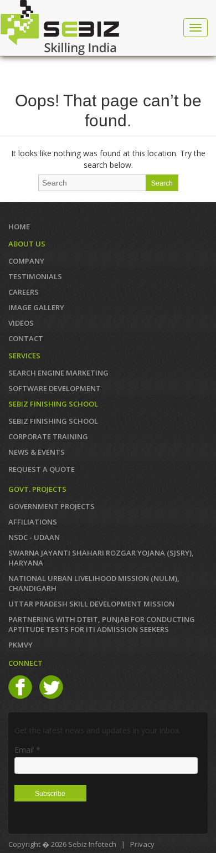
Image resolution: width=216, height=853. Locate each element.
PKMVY (20, 645)
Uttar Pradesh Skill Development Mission (91, 604)
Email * (27, 749)
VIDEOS (21, 323)
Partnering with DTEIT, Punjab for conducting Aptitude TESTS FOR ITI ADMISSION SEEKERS (101, 624)
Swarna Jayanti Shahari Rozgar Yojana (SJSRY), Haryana (101, 558)
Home (19, 227)
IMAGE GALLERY (36, 307)
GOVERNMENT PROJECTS (51, 506)
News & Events (36, 452)
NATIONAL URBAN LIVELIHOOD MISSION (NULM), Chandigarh (93, 583)
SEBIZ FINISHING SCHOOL (53, 421)
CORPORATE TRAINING (48, 436)
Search (162, 183)
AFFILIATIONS (32, 522)
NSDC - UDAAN (34, 537)
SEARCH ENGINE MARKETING (58, 373)
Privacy (142, 844)
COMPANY (26, 261)
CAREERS (23, 292)
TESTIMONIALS (35, 276)
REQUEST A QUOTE (41, 469)
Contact (25, 338)
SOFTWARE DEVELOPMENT (54, 388)
